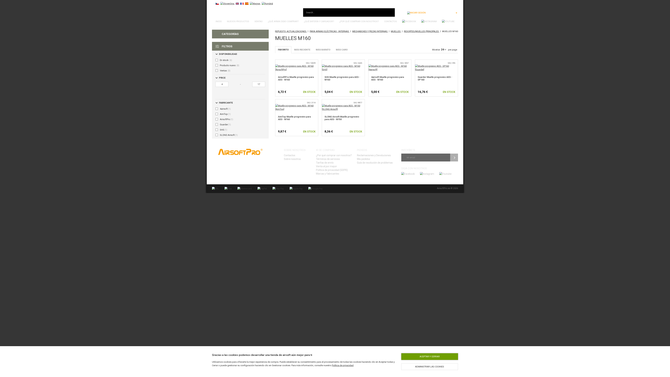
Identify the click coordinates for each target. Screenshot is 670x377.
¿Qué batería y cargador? (319, 21)
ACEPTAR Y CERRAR (430, 356)
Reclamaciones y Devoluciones (374, 155)
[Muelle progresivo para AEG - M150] (343, 105)
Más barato (323, 49)
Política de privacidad (342, 365)
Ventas (258, 21)
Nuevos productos (238, 21)
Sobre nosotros (292, 159)
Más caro (342, 49)
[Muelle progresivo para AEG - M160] (296, 66)
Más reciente (302, 49)
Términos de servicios (328, 159)
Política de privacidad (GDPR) (332, 170)
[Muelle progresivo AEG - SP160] (436, 66)
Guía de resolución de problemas (375, 162)
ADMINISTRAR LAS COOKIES (429, 366)
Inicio (219, 21)
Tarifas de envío (325, 162)
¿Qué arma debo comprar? (283, 21)
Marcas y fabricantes (327, 173)
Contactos (390, 21)
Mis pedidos (363, 159)
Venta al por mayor (326, 166)
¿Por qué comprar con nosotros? (359, 21)
